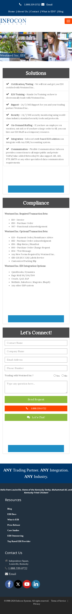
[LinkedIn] (36, 584)
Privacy (36, 604)
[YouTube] (27, 584)
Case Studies (13, 530)
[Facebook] (9, 584)
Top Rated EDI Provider (18, 541)
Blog (60, 11)
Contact (34, 11)
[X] (18, 584)
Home (11, 11)
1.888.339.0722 (32, 4)
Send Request (36, 399)
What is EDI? (48, 11)
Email (49, 4)
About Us (22, 11)
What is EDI (13, 519)
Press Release (13, 525)
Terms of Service (58, 601)
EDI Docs (11, 514)
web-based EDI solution (47, 138)
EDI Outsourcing (15, 535)
